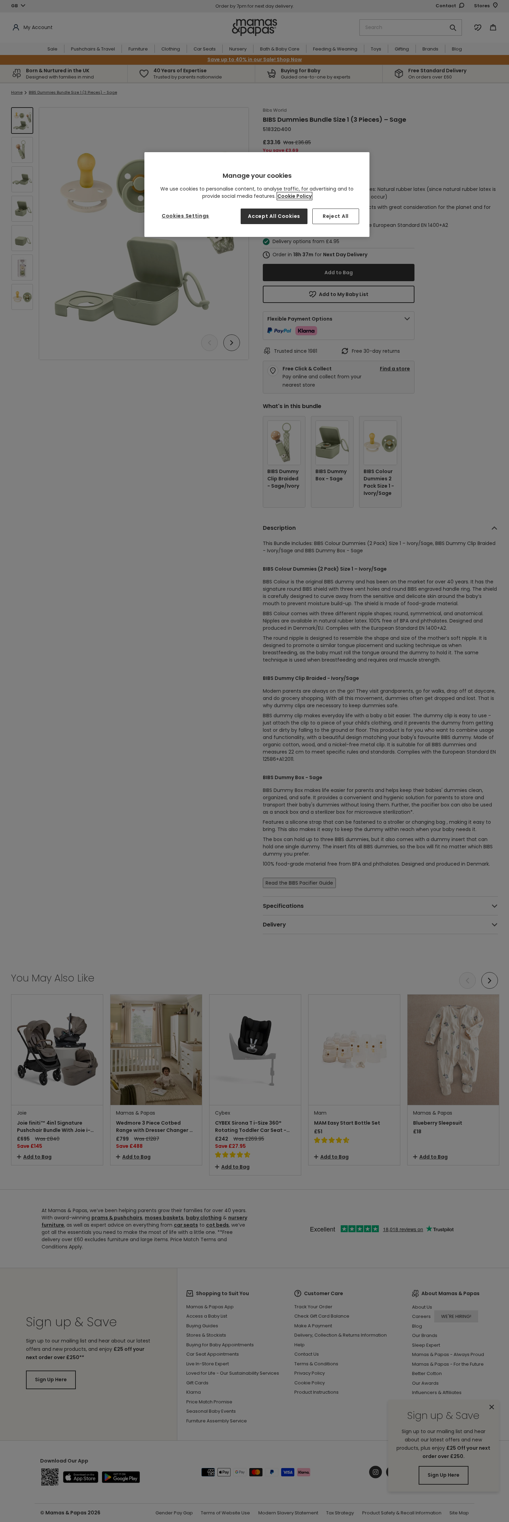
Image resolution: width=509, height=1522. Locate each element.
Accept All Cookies (274, 216)
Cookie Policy (294, 196)
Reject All (336, 216)
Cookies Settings (185, 215)
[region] (256, 194)
